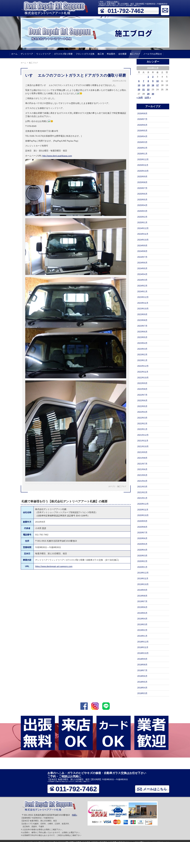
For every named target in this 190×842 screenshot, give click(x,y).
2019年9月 (142, 590)
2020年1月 (142, 567)
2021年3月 (142, 486)
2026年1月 (142, 153)
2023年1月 (142, 360)
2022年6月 (142, 400)
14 (143, 85)
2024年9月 (142, 245)
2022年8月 (142, 389)
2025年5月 (142, 199)
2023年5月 (142, 337)
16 (153, 85)
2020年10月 (143, 515)
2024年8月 (142, 251)
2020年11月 (142, 509)
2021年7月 (142, 463)
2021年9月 (142, 452)
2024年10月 (143, 240)
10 (157, 81)
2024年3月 (142, 280)
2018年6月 (142, 676)
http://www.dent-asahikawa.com (57, 156)
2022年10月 (143, 377)
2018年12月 (143, 641)
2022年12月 (143, 366)
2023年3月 (142, 349)
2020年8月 (142, 527)
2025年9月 (142, 176)
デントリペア (27, 54)
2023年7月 (142, 326)
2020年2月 (142, 561)
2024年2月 (142, 285)
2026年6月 (142, 125)
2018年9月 (142, 659)
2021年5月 (142, 475)
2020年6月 (142, 538)
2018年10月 (143, 653)
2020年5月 (142, 544)
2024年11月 (142, 234)
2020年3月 (142, 555)
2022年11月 (142, 372)
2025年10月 (143, 171)
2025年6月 (142, 194)
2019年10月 (143, 584)
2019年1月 (142, 636)
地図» (74, 815)
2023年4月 (142, 343)
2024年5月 (142, 268)
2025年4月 (142, 205)
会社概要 (122, 54)
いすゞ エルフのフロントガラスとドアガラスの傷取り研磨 (75, 75)
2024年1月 (142, 291)
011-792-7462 (126, 11)
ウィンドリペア (43, 54)
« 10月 (140, 97)
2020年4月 (142, 550)
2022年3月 (142, 418)
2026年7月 (142, 119)
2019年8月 (142, 596)
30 (153, 94)
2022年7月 (142, 395)
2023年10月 (143, 308)
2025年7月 (142, 188)
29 (148, 94)
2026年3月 (142, 142)
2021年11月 (142, 440)
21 (143, 89)
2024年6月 (142, 262)
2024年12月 (143, 228)
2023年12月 (143, 297)
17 (157, 85)
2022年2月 (142, 423)
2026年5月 (142, 130)
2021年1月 (142, 498)
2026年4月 (142, 136)
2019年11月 (142, 578)
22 (148, 89)
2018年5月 (142, 682)
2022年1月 (142, 429)
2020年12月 (143, 504)
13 (139, 85)
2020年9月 (142, 521)
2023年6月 (142, 331)
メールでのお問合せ (152, 54)
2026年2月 (142, 148)
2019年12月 (143, 572)
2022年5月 (142, 406)
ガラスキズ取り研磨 (63, 54)
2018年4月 (142, 687)
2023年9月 (142, 314)
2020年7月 (142, 532)
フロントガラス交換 (85, 54)
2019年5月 (142, 613)
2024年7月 (142, 257)
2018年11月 (142, 647)
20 (139, 89)
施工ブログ (135, 54)
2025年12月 (143, 159)
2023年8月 (142, 320)
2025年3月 (142, 211)
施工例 (101, 54)
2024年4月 (142, 274)
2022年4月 (142, 412)
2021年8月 (142, 458)
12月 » (148, 97)
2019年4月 (142, 618)
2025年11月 (142, 165)
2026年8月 (142, 113)
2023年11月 (142, 303)
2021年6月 (142, 469)
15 (148, 85)
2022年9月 (142, 383)
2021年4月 (142, 481)
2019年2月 (142, 630)
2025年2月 (142, 217)
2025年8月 (142, 182)
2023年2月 (142, 354)
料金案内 (111, 54)
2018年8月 (142, 664)
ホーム (14, 54)
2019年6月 (142, 607)
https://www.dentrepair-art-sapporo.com (53, 566)
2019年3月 (142, 624)
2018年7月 (142, 670)
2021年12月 (143, 435)
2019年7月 (142, 601)
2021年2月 (142, 492)
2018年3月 (142, 693)
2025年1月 (142, 222)
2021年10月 (143, 446)
